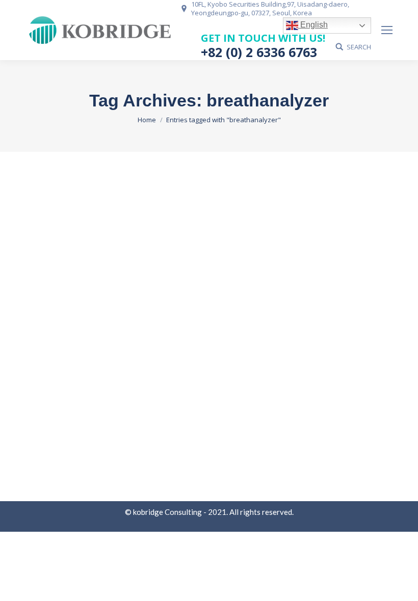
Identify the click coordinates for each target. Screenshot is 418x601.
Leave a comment (203, 389)
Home (147, 119)
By (86, 389)
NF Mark (50, 389)
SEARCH (359, 47)
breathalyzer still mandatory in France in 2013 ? (154, 370)
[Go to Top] (401, 584)
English (313, 24)
